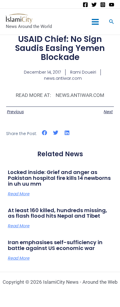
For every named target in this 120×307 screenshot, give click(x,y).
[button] (44, 132)
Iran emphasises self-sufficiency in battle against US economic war (55, 245)
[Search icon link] (111, 22)
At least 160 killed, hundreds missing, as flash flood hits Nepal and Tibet (57, 213)
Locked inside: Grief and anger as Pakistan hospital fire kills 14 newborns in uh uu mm (59, 177)
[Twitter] (94, 4)
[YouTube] (111, 4)
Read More (19, 194)
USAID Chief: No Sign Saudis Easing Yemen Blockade (60, 48)
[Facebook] (85, 4)
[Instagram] (102, 4)
